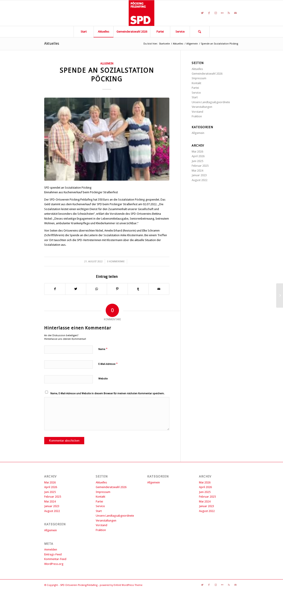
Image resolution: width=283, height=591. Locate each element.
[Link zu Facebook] (209, 13)
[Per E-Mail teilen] (159, 289)
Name (102, 349)
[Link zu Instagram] (215, 13)
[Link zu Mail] (235, 13)
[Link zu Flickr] (222, 13)
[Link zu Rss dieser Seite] (229, 13)
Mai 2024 (197, 170)
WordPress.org (53, 564)
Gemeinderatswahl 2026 (207, 73)
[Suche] (200, 31)
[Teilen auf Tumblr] (138, 289)
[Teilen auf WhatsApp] (96, 289)
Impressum (199, 78)
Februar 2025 (200, 165)
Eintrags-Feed (53, 554)
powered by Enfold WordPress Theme (121, 585)
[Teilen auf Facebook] (54, 289)
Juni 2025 (197, 161)
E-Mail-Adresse (108, 363)
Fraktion (197, 116)
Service (196, 92)
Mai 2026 (197, 151)
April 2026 (198, 156)
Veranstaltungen (202, 106)
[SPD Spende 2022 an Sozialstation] (106, 139)
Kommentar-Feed (55, 559)
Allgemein (106, 63)
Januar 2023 (199, 175)
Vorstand (197, 111)
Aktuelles (51, 43)
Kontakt (196, 83)
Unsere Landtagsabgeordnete (211, 102)
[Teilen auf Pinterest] (117, 289)
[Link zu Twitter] (202, 13)
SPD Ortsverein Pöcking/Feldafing (79, 585)
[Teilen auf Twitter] (75, 289)
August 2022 (199, 180)
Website (103, 378)
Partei (195, 87)
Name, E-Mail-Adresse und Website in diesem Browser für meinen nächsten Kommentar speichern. (107, 393)
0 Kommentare (116, 261)
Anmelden (50, 549)
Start (195, 97)
